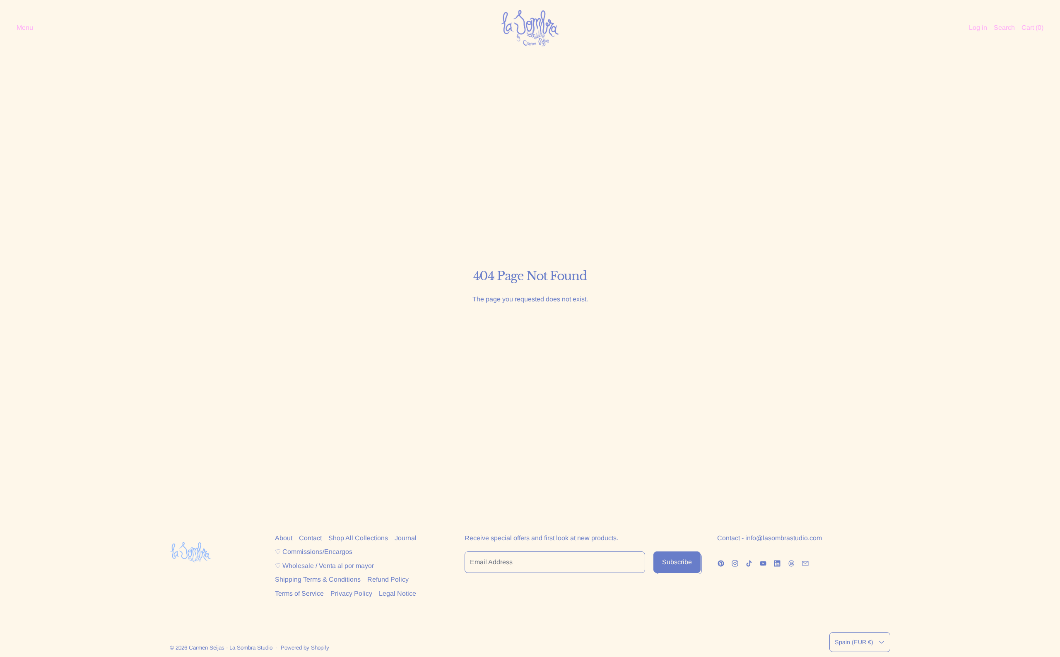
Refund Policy (388, 579)
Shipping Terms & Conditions (318, 579)
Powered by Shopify (305, 648)
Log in (978, 27)
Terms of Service (299, 593)
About (283, 537)
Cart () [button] (1032, 27)
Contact (310, 537)
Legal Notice (397, 593)
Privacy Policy (351, 593)
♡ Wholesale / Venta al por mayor (324, 565)
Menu (25, 27)
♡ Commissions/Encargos (313, 551)
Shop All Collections (358, 537)
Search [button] (1004, 27)
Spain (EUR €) (854, 642)
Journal (406, 537)
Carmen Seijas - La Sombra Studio (230, 648)
